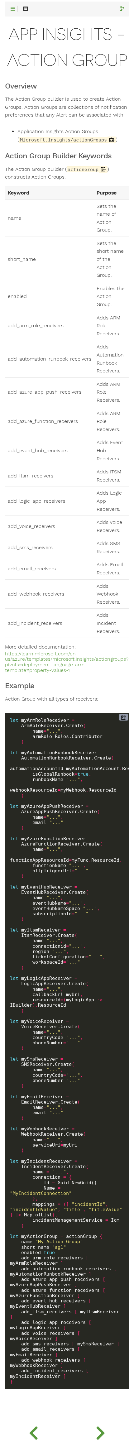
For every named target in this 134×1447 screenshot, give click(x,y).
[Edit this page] (122, 9)
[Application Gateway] (100, 1431)
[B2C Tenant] (33, 1431)
